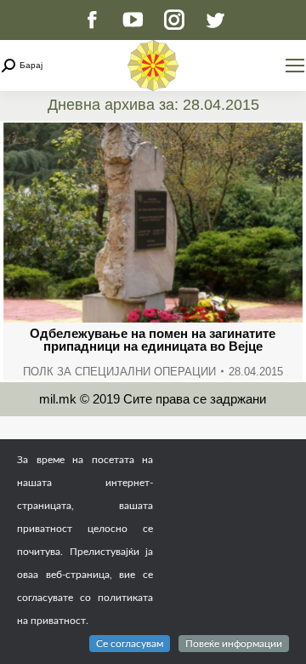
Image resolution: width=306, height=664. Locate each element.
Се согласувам (129, 643)
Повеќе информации (233, 643)
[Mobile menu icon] (295, 65)
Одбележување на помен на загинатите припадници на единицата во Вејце (152, 339)
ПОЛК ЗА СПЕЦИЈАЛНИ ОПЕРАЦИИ (119, 371)
